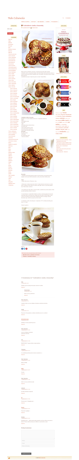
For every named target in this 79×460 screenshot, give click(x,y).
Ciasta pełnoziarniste (13, 67)
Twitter (24, 249)
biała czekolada (58, 114)
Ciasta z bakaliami (12, 72)
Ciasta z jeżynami (13, 106)
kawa (56, 122)
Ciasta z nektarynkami (14, 119)
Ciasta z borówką (13, 95)
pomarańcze (61, 127)
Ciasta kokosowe (12, 62)
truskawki (63, 131)
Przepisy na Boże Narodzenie (37, 253)
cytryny (57, 118)
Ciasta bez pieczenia (12, 54)
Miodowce (10, 160)
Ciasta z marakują (13, 116)
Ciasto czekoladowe (66, 116)
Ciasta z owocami (12, 86)
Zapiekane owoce (12, 183)
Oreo (9, 163)
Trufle (10, 178)
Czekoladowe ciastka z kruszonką (33, 25)
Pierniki (10, 167)
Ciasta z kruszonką (29, 253)
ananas (61, 112)
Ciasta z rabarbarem (12, 131)
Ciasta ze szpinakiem (13, 132)
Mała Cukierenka (42, 457)
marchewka (64, 124)
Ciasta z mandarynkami (14, 113)
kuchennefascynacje (25, 319)
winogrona (67, 131)
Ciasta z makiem (12, 85)
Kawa (10, 147)
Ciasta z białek (11, 73)
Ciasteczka (24, 253)
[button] (68, 18)
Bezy (9, 47)
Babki (10, 41)
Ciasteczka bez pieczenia (13, 139)
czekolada (62, 118)
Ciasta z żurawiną (13, 129)
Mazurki (10, 159)
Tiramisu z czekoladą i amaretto (29, 256)
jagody (67, 120)
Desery (10, 142)
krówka (64, 122)
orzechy (57, 127)
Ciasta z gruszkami (13, 101)
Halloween (11, 145)
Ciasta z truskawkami (14, 124)
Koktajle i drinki (12, 152)
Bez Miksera (41, 21)
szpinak (69, 129)
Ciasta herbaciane (12, 60)
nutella (66, 126)
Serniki (10, 173)
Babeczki (10, 39)
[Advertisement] (39, 7)
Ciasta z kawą (11, 80)
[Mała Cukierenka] (16, 18)
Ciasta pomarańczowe (13, 68)
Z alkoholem (11, 185)
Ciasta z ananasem (13, 90)
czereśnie (66, 118)
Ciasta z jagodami (13, 104)
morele (63, 126)
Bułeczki (10, 52)
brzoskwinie (68, 114)
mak (69, 122)
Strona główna (25, 21)
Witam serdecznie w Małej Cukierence (63, 73)
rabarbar (58, 129)
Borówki (63, 114)
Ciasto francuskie (12, 136)
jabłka (63, 120)
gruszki (59, 120)
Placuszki (10, 168)
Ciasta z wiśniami (13, 127)
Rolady (10, 172)
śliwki (60, 133)
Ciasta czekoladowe (12, 57)
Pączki (10, 165)
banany (65, 112)
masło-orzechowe (58, 126)
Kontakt (33, 21)
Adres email (9, 28)
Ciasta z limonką (13, 109)
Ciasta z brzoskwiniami (14, 96)
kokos (60, 122)
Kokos (10, 150)
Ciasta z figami (13, 99)
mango (61, 124)
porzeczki (66, 127)
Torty (10, 180)
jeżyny (70, 120)
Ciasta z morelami (13, 117)
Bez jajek (10, 45)
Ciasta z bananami (13, 93)
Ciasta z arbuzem (13, 91)
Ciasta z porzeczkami (14, 121)
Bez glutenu (11, 44)
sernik (66, 129)
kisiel (58, 122)
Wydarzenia (54, 21)
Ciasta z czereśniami (14, 98)
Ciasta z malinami (13, 111)
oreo (68, 126)
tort (58, 131)
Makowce (10, 155)
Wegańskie (11, 181)
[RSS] (9, 458)
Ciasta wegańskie (12, 134)
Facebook (22, 249)
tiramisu (57, 131)
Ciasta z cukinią (12, 75)
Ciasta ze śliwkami (13, 122)
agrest (59, 112)
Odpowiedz (23, 287)
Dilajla (22, 368)
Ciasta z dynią (11, 77)
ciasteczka (59, 116)
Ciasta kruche (11, 63)
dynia (57, 120)
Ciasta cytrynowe (12, 55)
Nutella (10, 162)
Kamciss (22, 407)
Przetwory (10, 170)
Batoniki (10, 42)
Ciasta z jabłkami (13, 103)
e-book (47, 21)
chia (56, 116)
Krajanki (10, 154)
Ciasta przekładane (12, 70)
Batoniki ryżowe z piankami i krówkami (31, 254)
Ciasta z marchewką (12, 83)
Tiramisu (10, 176)
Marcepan (10, 157)
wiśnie (57, 133)
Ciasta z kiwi (12, 108)
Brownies (10, 50)
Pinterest (26, 249)
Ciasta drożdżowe (12, 59)
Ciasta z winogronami (14, 126)
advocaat (57, 112)
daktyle (69, 118)
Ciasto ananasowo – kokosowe (62, 151)
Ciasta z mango (13, 114)
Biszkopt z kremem (12, 49)
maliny (58, 124)
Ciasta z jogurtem (12, 78)
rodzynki (62, 129)
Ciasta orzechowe (12, 65)
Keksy (10, 149)
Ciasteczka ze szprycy (13, 141)
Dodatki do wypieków (13, 144)
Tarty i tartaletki (12, 175)
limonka (66, 122)
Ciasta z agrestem (13, 88)
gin (21, 397)
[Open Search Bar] (63, 18)
